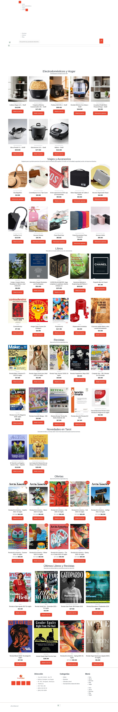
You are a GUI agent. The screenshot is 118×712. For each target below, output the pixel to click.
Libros (90, 679)
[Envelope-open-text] (13, 683)
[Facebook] (18, 683)
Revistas (91, 680)
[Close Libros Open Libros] (27, 10)
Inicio (90, 677)
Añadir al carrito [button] (17, 111)
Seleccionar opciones (100, 113)
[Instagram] (23, 683)
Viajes (90, 684)
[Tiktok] (28, 683)
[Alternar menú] (20, 2)
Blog (90, 682)
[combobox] (29, 41)
